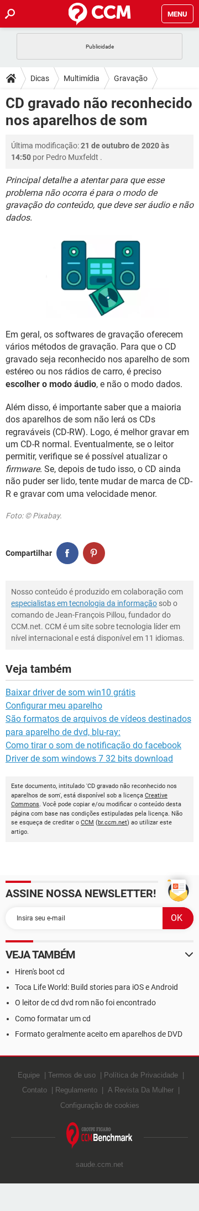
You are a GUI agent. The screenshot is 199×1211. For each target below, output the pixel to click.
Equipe (29, 1075)
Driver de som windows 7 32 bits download (89, 758)
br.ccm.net (112, 822)
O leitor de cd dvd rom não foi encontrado (85, 1002)
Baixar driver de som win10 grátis (70, 692)
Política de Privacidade (141, 1075)
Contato (34, 1090)
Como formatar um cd (53, 1018)
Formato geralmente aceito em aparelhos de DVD (98, 1034)
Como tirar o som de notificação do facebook (93, 745)
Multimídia (82, 78)
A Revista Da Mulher (141, 1090)
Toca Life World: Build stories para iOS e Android (96, 987)
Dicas (39, 78)
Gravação (131, 78)
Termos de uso (72, 1075)
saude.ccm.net (99, 1164)
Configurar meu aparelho (54, 705)
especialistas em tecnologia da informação (84, 603)
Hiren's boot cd (40, 971)
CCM (87, 822)
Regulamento (76, 1090)
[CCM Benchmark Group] (99, 1135)
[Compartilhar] (67, 553)
